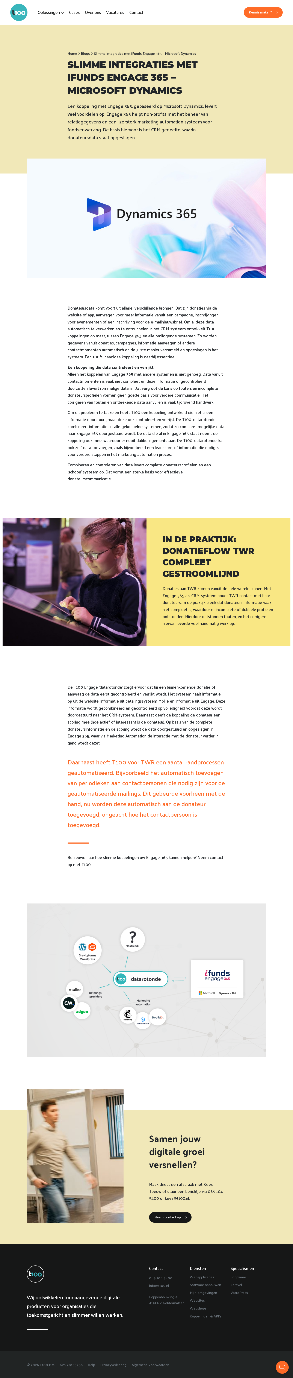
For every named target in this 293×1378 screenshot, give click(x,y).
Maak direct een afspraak (171, 1184)
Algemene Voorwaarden (150, 1364)
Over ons (93, 12)
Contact (136, 12)
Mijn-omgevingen (203, 1292)
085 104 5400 (160, 1277)
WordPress (239, 1292)
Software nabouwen (205, 1284)
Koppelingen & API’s (205, 1316)
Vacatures (115, 12)
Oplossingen (49, 12)
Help (91, 1364)
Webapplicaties (202, 1277)
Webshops (198, 1308)
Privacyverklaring (113, 1364)
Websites (197, 1300)
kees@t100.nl (177, 1198)
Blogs (85, 53)
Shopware (238, 1277)
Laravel (236, 1284)
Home (72, 53)
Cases (74, 12)
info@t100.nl (159, 1285)
